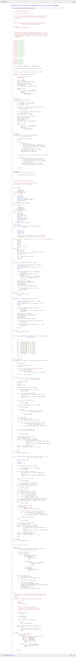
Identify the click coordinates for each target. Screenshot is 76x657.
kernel (18, 5)
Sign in (74, 1)
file (33, 8)
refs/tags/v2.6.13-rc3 (36, 5)
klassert (25, 5)
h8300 (48, 5)
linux (12, 5)
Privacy (9, 655)
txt (71, 655)
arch (45, 5)
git (21, 5)
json (74, 655)
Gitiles (7, 655)
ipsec (29, 5)
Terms (13, 655)
